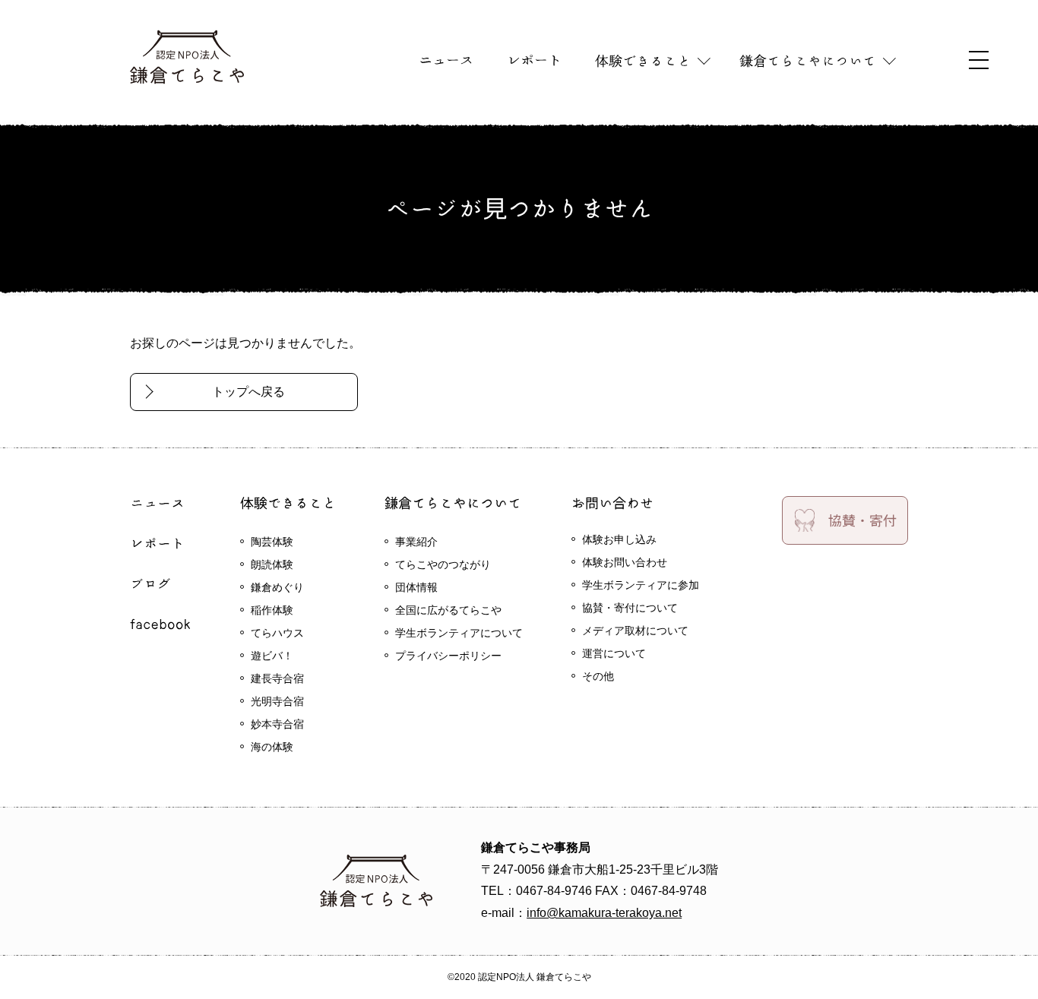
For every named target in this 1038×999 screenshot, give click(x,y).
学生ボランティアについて (459, 633)
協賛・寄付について (630, 608)
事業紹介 (416, 542)
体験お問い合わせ (624, 562)
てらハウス (277, 633)
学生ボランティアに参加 (640, 585)
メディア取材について (635, 630)
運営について (614, 653)
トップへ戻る (248, 391)
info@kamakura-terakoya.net (604, 912)
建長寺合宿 (277, 678)
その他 (598, 676)
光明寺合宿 (277, 701)
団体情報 (416, 587)
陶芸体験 (272, 542)
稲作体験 (272, 610)
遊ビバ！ (272, 656)
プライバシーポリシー (448, 656)
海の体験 (272, 747)
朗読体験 (272, 564)
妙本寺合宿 (277, 724)
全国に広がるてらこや (448, 610)
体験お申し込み (619, 539)
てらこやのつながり (443, 564)
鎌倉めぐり (277, 587)
